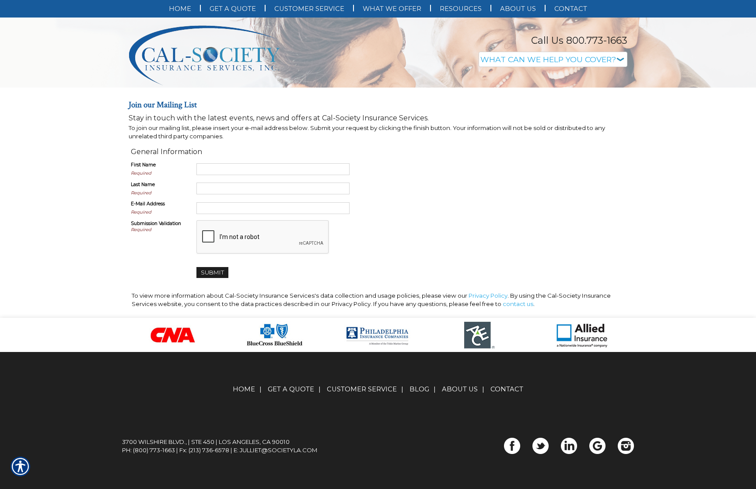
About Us (460, 477)
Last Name (143, 272)
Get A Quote (291, 477)
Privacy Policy (488, 383)
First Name (143, 252)
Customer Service (362, 477)
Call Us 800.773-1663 (579, 40)
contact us (518, 391)
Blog (419, 477)
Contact (506, 477)
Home (244, 477)
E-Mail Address (148, 291)
